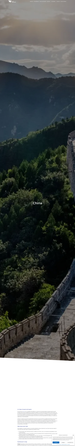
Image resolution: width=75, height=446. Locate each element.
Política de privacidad (64, 444)
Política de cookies (59, 444)
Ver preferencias (70, 442)
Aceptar (56, 442)
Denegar (63, 442)
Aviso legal (68, 444)
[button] (73, 435)
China (23, 411)
